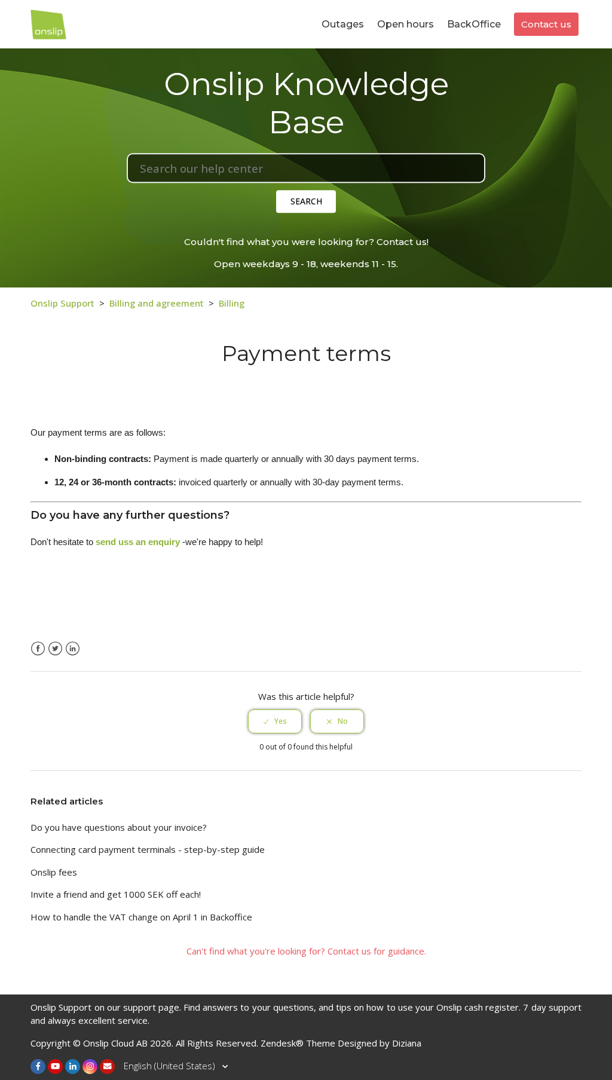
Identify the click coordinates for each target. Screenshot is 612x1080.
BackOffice (474, 24)
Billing (231, 303)
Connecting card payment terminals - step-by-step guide (147, 849)
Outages (343, 24)
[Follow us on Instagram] (89, 1066)
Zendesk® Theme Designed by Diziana (341, 1043)
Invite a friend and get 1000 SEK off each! (115, 894)
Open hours (405, 24)
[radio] (275, 721)
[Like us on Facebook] (37, 1066)
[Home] (48, 23)
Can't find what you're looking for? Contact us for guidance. (306, 951)
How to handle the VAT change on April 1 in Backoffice (141, 917)
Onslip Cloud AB (115, 1043)
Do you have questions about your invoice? (118, 827)
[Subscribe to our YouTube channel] (55, 1066)
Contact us (546, 24)
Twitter (55, 648)
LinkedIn (72, 648)
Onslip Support (62, 303)
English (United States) (171, 1066)
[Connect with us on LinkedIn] (72, 1066)
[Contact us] (107, 1066)
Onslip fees (53, 872)
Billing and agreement (156, 303)
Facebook (37, 648)
